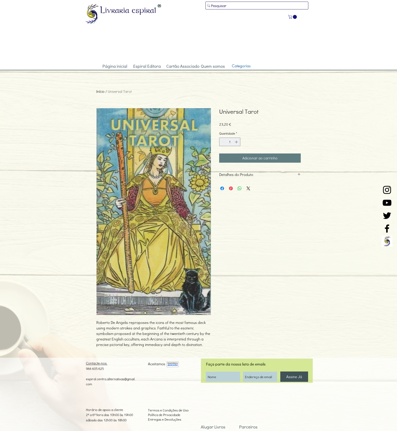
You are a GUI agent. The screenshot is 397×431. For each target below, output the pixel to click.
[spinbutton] (230, 142)
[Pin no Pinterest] (231, 188)
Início (100, 91)
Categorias (241, 65)
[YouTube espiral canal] (387, 202)
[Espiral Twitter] (387, 215)
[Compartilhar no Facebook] (222, 188)
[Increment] (237, 142)
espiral (144, 10)
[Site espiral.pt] (387, 241)
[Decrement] (223, 142)
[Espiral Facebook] (387, 228)
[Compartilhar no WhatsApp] (239, 188)
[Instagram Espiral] (387, 189)
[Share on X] (248, 188)
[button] (293, 17)
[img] (172, 364)
